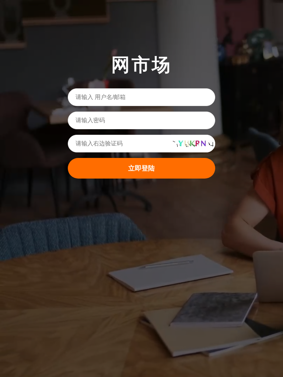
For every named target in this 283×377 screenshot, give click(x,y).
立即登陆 (141, 168)
